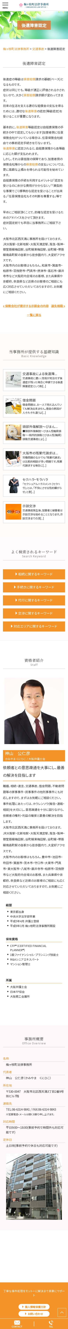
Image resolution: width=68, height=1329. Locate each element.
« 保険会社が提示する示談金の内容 (26, 306)
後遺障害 (31, 111)
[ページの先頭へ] (62, 1312)
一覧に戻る (34, 315)
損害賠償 (29, 79)
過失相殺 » (58, 306)
